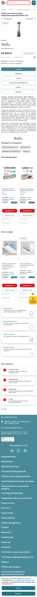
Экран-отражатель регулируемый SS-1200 (27, 264)
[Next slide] (35, 186)
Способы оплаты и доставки (15, 552)
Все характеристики (7, 48)
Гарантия (5, 542)
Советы (5, 527)
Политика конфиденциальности (17, 557)
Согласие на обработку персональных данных (13, 572)
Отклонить (18, 593)
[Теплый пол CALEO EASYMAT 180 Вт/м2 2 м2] (9, 173)
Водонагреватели (10, 466)
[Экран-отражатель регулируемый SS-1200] (27, 248)
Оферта (5, 562)
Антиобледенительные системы (17, 481)
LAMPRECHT (6, 269)
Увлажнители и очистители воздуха (15, 487)
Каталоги (5, 508)
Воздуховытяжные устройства (16, 498)
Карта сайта (7, 513)
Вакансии (6, 532)
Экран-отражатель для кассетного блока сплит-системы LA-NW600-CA (9, 265)
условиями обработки (22, 580)
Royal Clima (23, 267)
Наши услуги (7, 503)
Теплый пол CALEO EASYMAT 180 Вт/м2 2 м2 (8, 190)
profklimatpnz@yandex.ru (13, 428)
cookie (32, 580)
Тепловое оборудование (13, 471)
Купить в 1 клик (9, 215)
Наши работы (8, 518)
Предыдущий (8, 18)
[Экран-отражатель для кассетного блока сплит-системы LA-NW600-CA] (9, 248)
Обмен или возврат (11, 567)
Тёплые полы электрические (15, 476)
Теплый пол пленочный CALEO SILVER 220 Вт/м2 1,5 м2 (27, 190)
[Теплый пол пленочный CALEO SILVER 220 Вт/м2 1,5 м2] (27, 173)
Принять (18, 588)
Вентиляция (7, 461)
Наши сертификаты (11, 523)
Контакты (6, 547)
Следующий (29, 18)
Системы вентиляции (12, 493)
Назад (5, 409)
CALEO (4, 194)
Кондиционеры (8, 456)
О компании (7, 537)
